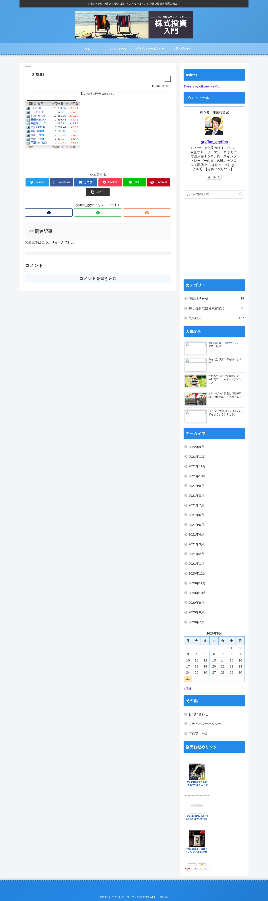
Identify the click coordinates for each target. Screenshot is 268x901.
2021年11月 (197, 466)
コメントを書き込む (98, 278)
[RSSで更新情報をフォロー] (147, 212)
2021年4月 (196, 534)
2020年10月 (197, 593)
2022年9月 (196, 447)
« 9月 (187, 688)
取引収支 (216, 318)
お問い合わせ (198, 714)
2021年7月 (196, 505)
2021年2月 (196, 554)
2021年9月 (196, 486)
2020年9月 (196, 602)
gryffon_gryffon (214, 142)
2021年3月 (196, 544)
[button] (241, 194)
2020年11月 (197, 583)
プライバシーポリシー (205, 724)
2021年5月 (196, 525)
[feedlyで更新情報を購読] (98, 212)
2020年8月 (196, 612)
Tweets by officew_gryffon (202, 86)
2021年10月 (197, 476)
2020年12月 (197, 573)
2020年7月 (196, 622)
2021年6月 (196, 515)
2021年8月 (196, 495)
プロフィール (198, 733)
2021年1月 (196, 563)
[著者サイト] (49, 212)
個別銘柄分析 (216, 298)
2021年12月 (197, 456)
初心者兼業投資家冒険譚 (216, 308)
